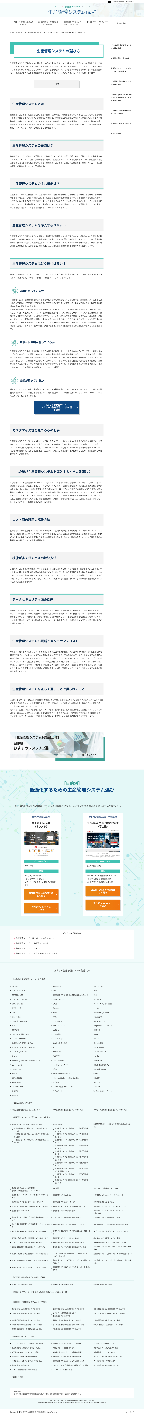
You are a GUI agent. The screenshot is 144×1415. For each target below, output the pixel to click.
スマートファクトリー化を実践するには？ (108, 1356)
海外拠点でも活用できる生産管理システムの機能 (110, 1224)
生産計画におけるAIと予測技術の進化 (25, 1356)
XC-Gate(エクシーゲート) (102, 1091)
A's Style (56, 1030)
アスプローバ (16, 1091)
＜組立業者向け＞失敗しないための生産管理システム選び (31, 1141)
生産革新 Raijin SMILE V (101, 1012)
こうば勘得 (57, 1034)
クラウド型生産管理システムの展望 (24, 1369)
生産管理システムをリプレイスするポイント (68, 1238)
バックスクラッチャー (20, 999)
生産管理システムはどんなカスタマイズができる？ (36, 953)
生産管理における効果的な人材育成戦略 (67, 1356)
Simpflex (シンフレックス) (102, 1025)
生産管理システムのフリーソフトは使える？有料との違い (109, 1211)
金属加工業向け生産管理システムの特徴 (67, 1320)
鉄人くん (56, 1047)
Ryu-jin (96, 1056)
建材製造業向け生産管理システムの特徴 (26, 1320)
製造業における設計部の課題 (22, 1284)
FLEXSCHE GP (58, 1021)
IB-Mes (14, 1056)
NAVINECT (97, 999)
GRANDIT (96, 1078)
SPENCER (96, 1030)
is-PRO (95, 1034)
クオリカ (96, 1086)
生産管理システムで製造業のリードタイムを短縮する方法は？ (71, 1261)
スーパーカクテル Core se (102, 1004)
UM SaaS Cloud (17, 1086)
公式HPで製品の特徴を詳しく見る (41, 894)
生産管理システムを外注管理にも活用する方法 (69, 1247)
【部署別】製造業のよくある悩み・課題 (121, 82)
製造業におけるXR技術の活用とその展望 (26, 1348)
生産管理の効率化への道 (20, 1365)
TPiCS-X (96, 1038)
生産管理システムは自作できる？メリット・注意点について (71, 1268)
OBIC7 (55, 990)
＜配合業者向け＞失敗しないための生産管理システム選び (31, 1129)
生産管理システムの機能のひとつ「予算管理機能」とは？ (71, 1181)
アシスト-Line (98, 1047)
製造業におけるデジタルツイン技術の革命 (27, 1361)
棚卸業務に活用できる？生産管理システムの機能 (29, 1231)
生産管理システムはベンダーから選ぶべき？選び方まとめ (112, 1261)
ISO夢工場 (15, 1030)
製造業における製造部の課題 (63, 1284)
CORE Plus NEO (17, 995)
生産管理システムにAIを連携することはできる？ (29, 1267)
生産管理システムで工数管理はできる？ (32, 943)
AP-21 (55, 1004)
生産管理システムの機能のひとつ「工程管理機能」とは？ (71, 1141)
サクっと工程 (98, 1043)
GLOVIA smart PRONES (20, 1038)
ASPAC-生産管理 (58, 1060)
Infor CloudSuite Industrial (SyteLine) (66, 1078)
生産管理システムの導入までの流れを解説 (27, 1124)
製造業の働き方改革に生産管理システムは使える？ (30, 1238)
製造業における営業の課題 (102, 1284)
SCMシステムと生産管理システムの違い (67, 1217)
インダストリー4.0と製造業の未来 (105, 1348)
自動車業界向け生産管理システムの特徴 (67, 1329)
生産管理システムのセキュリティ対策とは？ (68, 1361)
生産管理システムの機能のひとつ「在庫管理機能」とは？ (71, 1129)
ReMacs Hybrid (58, 999)
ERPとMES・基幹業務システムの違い (106, 1188)
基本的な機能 (57, 1124)
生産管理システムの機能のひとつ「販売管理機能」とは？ (71, 1152)
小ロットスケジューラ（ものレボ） (24, 1047)
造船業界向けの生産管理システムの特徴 (26, 1309)
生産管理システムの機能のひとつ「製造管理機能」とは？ (71, 1146)
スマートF (97, 1082)
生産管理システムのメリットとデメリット (108, 1195)
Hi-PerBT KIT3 (17, 1069)
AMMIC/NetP (16, 1082)
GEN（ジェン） (17, 1065)
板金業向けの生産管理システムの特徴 (106, 1238)
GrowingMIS (97, 1017)
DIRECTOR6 (57, 1051)
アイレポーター (58, 1091)
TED (13, 1012)
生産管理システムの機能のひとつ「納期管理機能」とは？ (71, 1164)
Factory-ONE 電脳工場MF (21, 1034)
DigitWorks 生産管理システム (22, 1043)
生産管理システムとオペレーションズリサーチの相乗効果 (112, 1247)
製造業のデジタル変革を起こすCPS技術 (67, 1343)
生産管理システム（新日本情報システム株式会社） (71, 995)
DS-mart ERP (98, 986)
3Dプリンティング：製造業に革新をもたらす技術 (70, 1365)
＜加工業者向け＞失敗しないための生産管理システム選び (31, 1135)
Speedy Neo (16, 1017)
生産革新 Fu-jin (99, 1069)
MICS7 (55, 1017)
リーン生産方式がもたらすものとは (106, 1365)
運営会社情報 (116, 133)
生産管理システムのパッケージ (64, 1202)
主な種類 (56, 1188)
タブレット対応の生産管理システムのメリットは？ (111, 1231)
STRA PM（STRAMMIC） (20, 990)
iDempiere (56, 1008)
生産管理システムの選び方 (62, 1195)
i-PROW (96, 1008)
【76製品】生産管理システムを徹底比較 (121, 46)
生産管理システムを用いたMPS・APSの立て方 (69, 1206)
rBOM (55, 1012)
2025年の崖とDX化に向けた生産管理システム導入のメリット (112, 1125)
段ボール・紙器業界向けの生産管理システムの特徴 (30, 1206)
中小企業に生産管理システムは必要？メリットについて (31, 1225)
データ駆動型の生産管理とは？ (104, 1361)
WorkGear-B (97, 1060)
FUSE (95, 995)
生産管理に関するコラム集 (121, 123)
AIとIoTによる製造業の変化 (62, 1369)
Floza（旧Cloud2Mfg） (20, 1021)
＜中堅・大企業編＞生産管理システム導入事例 (110, 1110)
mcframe (56, 1082)
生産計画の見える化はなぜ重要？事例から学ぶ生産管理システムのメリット (27, 1189)
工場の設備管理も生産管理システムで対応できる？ (30, 1260)
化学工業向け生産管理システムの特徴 (106, 1320)
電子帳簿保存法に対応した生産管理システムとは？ (111, 1242)
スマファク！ (16, 1008)
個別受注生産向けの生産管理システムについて (28, 1247)
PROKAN (15, 986)
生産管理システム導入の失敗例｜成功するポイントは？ (30, 1218)
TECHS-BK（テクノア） (61, 1065)
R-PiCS (14, 1073)
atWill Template (17, 1004)
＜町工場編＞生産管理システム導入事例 (26, 1110)
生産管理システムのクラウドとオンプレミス (27, 1202)
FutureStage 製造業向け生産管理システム (27, 1060)
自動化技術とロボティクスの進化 (105, 1352)
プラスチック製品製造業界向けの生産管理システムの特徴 (64, 1314)
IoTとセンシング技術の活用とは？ (105, 1343)
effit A (55, 1069)
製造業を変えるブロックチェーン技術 (25, 1352)
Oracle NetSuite (99, 1021)
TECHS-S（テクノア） (20, 1051)
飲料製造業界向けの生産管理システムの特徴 (109, 1309)
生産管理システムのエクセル (27, 948)
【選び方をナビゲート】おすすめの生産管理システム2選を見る (56, 407)
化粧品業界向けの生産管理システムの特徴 (27, 1324)
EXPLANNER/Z (17, 1078)
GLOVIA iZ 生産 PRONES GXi (63, 1086)
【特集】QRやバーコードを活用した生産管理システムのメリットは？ (121, 97)
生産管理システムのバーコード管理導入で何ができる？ (30, 1196)
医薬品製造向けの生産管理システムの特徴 (27, 1329)
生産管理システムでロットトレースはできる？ (69, 1224)
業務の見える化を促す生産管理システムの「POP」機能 (71, 1232)
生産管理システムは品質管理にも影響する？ (68, 1242)
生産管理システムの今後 (20, 1211)
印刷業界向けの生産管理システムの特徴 (26, 1313)
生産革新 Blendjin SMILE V (62, 1073)
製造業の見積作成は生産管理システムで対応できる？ (31, 1253)
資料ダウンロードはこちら (41, 908)
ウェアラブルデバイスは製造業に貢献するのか (28, 1343)
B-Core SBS (57, 986)
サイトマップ (130, 1412)
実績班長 (15, 1095)
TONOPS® (56, 1056)
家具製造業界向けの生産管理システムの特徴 (68, 1309)
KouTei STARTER (99, 1051)
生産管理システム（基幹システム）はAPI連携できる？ (112, 1253)
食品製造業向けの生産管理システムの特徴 (108, 1324)
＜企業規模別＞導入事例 (120, 58)
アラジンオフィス (59, 1025)
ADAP (14, 1025)
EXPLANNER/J (58, 1038)
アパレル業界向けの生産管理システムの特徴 (109, 1313)
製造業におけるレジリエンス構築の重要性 (68, 1352)
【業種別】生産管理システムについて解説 (121, 112)
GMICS (95, 1073)
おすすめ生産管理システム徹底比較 (123, 1)
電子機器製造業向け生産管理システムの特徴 (68, 1324)
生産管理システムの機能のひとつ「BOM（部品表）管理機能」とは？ (71, 1169)
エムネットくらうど (60, 1043)
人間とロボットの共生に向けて (64, 1348)
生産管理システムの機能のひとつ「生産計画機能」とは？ (71, 1135)
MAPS (95, 990)
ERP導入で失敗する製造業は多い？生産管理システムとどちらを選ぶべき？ (72, 1254)
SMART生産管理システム (102, 1065)
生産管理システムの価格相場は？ (64, 1211)
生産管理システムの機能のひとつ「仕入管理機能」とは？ (71, 1158)
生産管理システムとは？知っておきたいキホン (121, 69)
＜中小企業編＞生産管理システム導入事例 (68, 1110)
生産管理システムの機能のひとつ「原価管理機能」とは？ (71, 1175)
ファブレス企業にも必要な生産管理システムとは (29, 1242)
